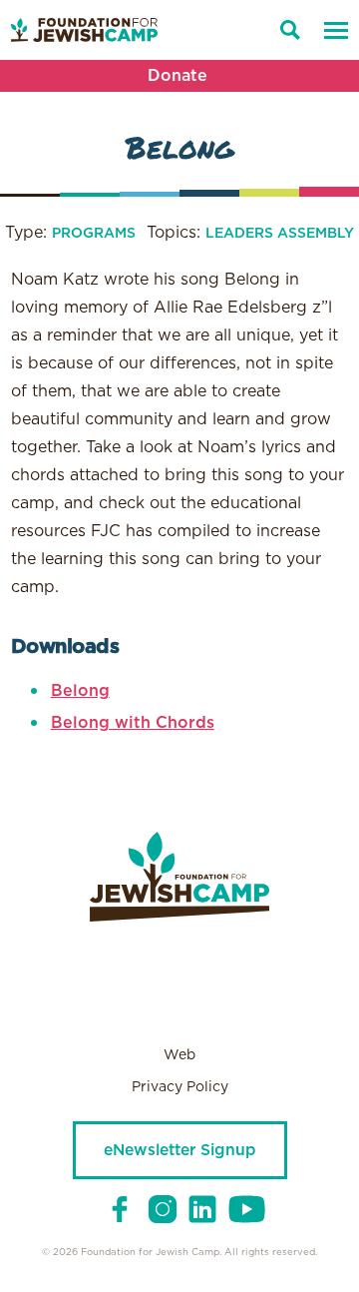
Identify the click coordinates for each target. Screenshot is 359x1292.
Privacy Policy (180, 1087)
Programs (94, 234)
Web (179, 1055)
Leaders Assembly (279, 234)
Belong (80, 691)
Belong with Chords (132, 723)
